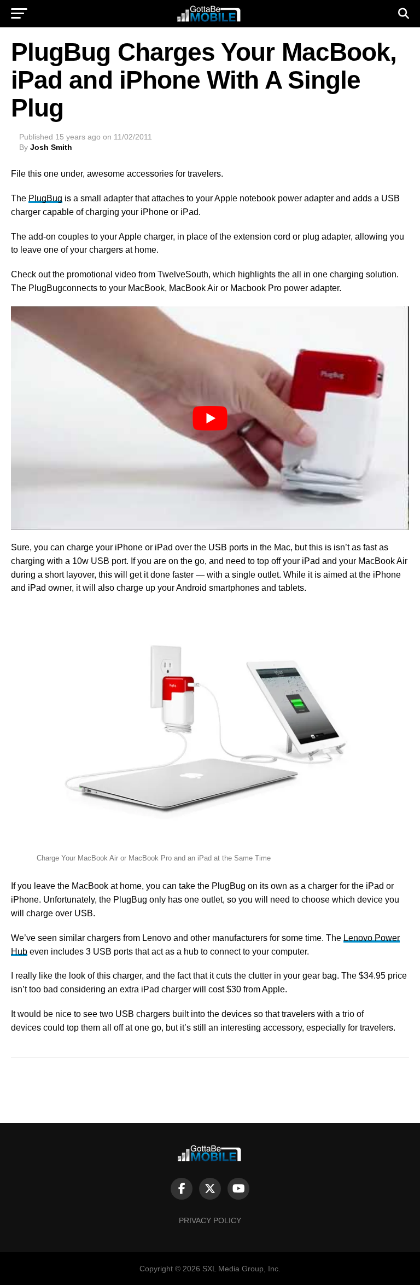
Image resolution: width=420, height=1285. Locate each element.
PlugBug (45, 198)
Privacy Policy (210, 1220)
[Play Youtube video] (210, 418)
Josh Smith (51, 147)
